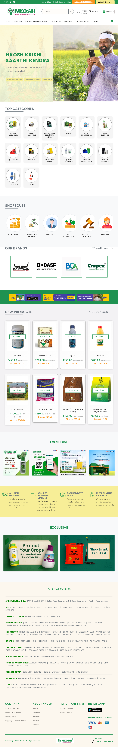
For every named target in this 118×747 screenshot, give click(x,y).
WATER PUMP (78, 678)
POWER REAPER (52, 634)
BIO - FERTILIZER (23, 641)
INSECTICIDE (42, 616)
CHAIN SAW (66, 634)
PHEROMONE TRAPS (35, 650)
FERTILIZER (11, 625)
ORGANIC (68, 22)
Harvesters (45, 632)
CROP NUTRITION (40, 22)
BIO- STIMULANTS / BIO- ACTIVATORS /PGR (87, 641)
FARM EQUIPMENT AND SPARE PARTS (29, 684)
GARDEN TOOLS (14, 687)
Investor (36, 724)
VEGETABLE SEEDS (21, 607)
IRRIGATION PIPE (62, 678)
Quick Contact (66, 712)
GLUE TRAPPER (92, 647)
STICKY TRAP (18, 650)
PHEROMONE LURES (55, 650)
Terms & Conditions (13, 712)
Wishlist (94, 11)
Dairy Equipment (78, 601)
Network (36, 716)
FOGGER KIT (23, 678)
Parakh (100, 355)
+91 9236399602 (104, 741)
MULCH (72, 663)
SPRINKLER (91, 678)
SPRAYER (57, 632)
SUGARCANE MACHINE (84, 634)
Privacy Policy (10, 716)
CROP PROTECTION (22, 22)
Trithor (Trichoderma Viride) (73, 410)
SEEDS (8, 22)
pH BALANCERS (30, 622)
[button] (56, 98)
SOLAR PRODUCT (82, 22)
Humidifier (36, 678)
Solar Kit (37, 672)
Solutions (36, 712)
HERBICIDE (55, 616)
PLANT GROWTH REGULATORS (52, 622)
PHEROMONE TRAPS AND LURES (38, 647)
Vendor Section (66, 708)
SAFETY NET (95, 663)
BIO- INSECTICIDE (41, 641)
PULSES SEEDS (99, 607)
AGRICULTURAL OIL (37, 663)
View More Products (98, 311)
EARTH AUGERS (35, 634)
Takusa (17, 355)
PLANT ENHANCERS (76, 622)
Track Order (84, 12)
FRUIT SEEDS (36, 607)
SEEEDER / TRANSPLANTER (35, 687)
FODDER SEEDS (83, 607)
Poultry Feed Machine (98, 601)
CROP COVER (22, 665)
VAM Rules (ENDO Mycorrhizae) (100, 410)
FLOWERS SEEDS (52, 607)
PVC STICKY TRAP (76, 647)
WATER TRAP (60, 647)
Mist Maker (48, 678)
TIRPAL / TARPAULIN (57, 663)
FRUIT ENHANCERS (59, 625)
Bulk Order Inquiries (63, 2)
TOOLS (95, 22)
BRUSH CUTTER (70, 632)
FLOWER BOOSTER (77, 625)
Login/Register (106, 2)
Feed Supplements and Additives (39, 656)
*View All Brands (100, 248)
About (35, 708)
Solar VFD (27, 672)
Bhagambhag (45, 409)
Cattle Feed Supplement (58, 601)
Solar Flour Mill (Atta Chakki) (75, 672)
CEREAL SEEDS (68, 607)
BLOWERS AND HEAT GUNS (60, 684)
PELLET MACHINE (103, 634)
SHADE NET (82, 663)
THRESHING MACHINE (28, 632)
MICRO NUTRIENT (26, 625)
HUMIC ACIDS (42, 625)
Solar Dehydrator (52, 672)
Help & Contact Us (12, 708)
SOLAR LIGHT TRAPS (75, 650)
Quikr (72, 355)
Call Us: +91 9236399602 (83, 2)
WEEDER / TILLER (86, 632)
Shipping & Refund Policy (15, 720)
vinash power (17, 409)
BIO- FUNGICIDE (58, 641)
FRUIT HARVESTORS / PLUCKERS (88, 684)
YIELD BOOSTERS (95, 622)
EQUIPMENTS (56, 22)
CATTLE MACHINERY (35, 601)
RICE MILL (22, 634)
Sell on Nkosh (47, 2)
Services (36, 720)
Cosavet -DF (45, 355)
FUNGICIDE (30, 616)
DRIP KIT (102, 678)
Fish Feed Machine (65, 656)
